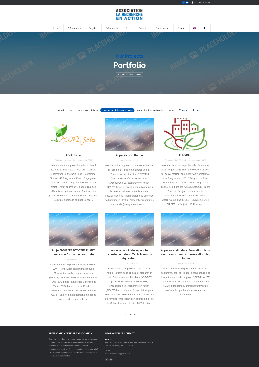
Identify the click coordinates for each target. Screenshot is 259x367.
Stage (171, 110)
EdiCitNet (185, 155)
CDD (71, 110)
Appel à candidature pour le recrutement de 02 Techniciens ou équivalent (129, 254)
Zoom (70, 134)
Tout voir (60, 110)
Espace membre (202, 2)
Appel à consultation (129, 155)
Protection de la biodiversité (150, 110)
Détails (77, 134)
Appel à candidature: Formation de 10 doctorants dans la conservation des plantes (185, 254)
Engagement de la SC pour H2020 (117, 110)
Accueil (121, 74)
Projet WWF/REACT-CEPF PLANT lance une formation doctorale (73, 252)
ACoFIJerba (73, 155)
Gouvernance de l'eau (88, 110)
